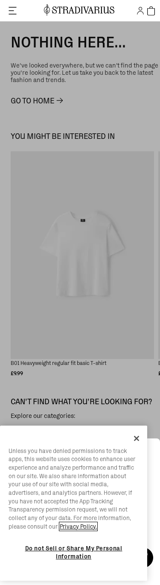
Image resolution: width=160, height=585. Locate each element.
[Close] (136, 438)
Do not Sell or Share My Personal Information (73, 552)
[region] (73, 503)
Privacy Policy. (78, 526)
